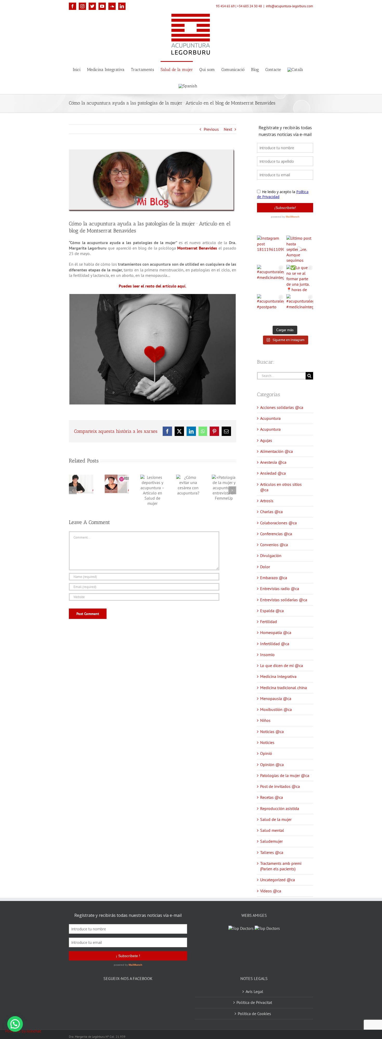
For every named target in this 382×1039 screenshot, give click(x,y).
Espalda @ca (272, 610)
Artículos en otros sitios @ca (281, 487)
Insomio (267, 654)
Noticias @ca (272, 731)
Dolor (265, 566)
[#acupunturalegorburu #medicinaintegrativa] (270, 278)
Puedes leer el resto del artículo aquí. (152, 286)
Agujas (266, 440)
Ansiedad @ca (273, 473)
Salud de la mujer (276, 819)
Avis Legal (254, 985)
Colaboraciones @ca (278, 522)
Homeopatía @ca (275, 632)
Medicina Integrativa (278, 676)
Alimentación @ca (276, 451)
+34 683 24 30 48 (249, 6)
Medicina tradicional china (283, 687)
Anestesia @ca (273, 462)
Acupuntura (270, 418)
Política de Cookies (254, 1007)
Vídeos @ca (270, 890)
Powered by (23, 1031)
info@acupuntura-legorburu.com (289, 6)
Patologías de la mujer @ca (284, 775)
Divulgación (270, 555)
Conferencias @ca (276, 533)
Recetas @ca (271, 797)
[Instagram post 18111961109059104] (270, 249)
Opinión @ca (272, 764)
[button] (15, 1024)
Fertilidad (268, 621)
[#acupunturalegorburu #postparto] (270, 307)
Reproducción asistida (279, 808)
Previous (211, 129)
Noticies (267, 742)
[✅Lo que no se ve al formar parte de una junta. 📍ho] (299, 278)
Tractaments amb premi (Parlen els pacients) (280, 866)
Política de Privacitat (254, 995)
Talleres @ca (271, 852)
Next (228, 129)
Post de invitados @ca (280, 786)
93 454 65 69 (225, 6)
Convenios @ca (274, 544)
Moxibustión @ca (276, 709)
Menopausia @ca (275, 698)
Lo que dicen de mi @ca (281, 665)
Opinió (266, 753)
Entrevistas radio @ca (279, 588)
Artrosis (266, 500)
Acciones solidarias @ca (281, 407)
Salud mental (272, 830)
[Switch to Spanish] (188, 85)
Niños (265, 720)
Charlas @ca (271, 511)
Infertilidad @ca (274, 643)
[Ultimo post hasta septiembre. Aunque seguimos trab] (299, 249)
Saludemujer (271, 841)
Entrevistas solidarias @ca (283, 599)
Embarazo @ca (273, 577)
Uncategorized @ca (277, 879)
